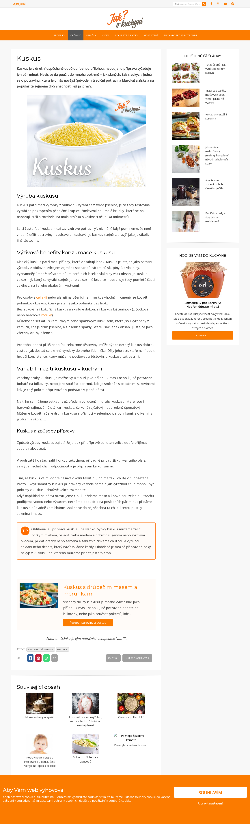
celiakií (42, 297)
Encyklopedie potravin (180, 35)
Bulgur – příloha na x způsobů (85, 759)
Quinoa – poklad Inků (131, 717)
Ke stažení (150, 35)
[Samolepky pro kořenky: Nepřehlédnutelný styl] (202, 280)
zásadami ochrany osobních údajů (63, 801)
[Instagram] (218, 4)
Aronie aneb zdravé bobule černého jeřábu (214, 184)
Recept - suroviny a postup (88, 623)
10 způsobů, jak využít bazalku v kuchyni (215, 68)
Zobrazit (202, 335)
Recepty (59, 35)
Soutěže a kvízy (126, 35)
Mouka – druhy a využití (39, 717)
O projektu (19, 3)
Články (75, 35)
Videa (106, 35)
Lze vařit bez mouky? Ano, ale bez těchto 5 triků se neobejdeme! (85, 721)
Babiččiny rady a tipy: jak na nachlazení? (215, 217)
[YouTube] (225, 4)
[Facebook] (211, 4)
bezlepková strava (40, 649)
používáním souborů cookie (111, 801)
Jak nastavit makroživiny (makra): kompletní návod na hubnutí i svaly (216, 155)
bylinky (62, 649)
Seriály (91, 35)
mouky (46, 315)
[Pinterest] (232, 4)
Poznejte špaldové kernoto (131, 745)
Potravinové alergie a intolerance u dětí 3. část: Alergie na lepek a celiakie (40, 761)
